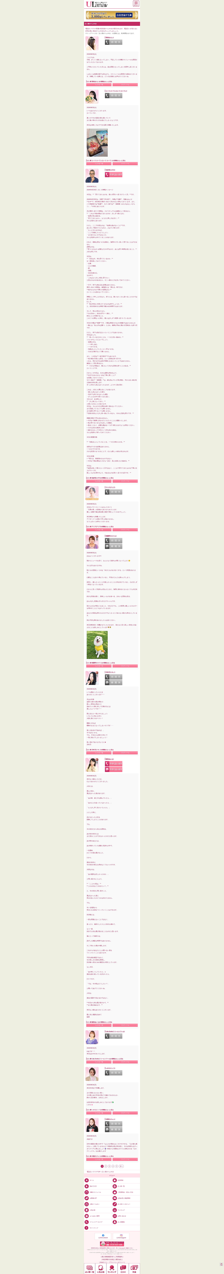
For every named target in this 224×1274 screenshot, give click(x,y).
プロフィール (125, 84)
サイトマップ (94, 1228)
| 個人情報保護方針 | (107, 1257)
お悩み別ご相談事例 (124, 1198)
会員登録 (120, 1180)
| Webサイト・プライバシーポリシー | (112, 1262)
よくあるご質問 (94, 1216)
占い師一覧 (121, 1186)
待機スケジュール (95, 1192)
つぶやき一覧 (99, 84)
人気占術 (92, 1210)
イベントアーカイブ (96, 1222)
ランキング (121, 1210)
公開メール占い (94, 1204)
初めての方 (93, 1186)
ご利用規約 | (119, 1257)
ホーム (92, 1180)
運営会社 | (119, 1259)
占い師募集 (121, 1222)
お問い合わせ (122, 1216)
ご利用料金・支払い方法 (125, 1192)
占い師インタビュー (124, 1204)
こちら (122, 1248)
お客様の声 (93, 1198)
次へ (121, 1166)
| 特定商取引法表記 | (108, 1259)
